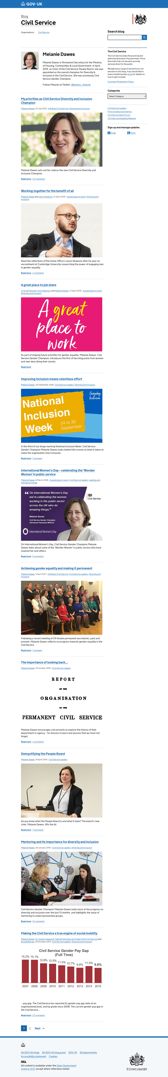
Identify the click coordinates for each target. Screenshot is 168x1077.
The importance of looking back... (44, 662)
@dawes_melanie (81, 84)
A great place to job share (38, 285)
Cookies (53, 1056)
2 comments (38, 273)
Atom (133, 133)
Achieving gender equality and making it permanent (56, 568)
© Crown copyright (137, 1068)
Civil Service (38, 22)
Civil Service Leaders (64, 385)
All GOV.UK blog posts (54, 1052)
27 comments (38, 1015)
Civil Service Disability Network (122, 118)
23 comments (38, 179)
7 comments (37, 830)
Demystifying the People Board (43, 754)
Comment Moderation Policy (121, 81)
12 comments (38, 921)
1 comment (37, 458)
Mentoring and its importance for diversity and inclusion (60, 842)
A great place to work (76, 196)
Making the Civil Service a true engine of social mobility (59, 933)
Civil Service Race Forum (119, 115)
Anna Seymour (44, 291)
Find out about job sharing (120, 111)
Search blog (116, 31)
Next (37, 1028)
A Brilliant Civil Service (58, 108)
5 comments (38, 556)
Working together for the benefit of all (47, 191)
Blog (24, 16)
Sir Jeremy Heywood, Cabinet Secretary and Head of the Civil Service (66, 939)
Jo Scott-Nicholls (29, 291)
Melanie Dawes (28, 108)
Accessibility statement (33, 1056)
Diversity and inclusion (79, 108)
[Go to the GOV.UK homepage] (31, 4)
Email (113, 133)
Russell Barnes (27, 941)
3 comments (38, 742)
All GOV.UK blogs (30, 1052)
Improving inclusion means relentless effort (51, 379)
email (130, 74)
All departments (88, 1052)
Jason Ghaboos (45, 196)
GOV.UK (72, 1052)
